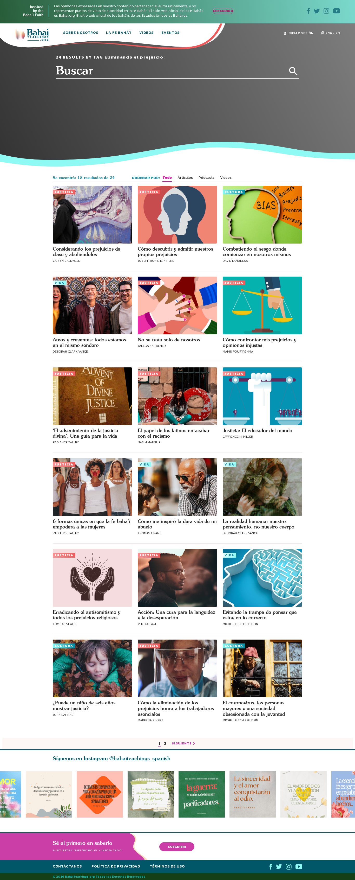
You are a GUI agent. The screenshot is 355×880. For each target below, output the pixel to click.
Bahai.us (180, 15)
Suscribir (177, 846)
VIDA (59, 282)
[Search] (293, 71)
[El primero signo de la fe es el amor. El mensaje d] (204, 794)
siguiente (182, 744)
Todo (167, 177)
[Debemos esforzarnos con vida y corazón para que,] (100, 794)
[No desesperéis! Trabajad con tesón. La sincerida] (254, 794)
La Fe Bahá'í (119, 33)
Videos (146, 33)
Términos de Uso (167, 866)
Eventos (170, 33)
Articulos (185, 177)
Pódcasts (206, 177)
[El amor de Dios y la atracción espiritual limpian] (305, 794)
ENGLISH (332, 33)
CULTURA (234, 192)
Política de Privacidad (115, 866)
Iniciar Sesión (299, 33)
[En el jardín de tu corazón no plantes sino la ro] (153, 794)
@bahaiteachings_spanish (139, 758)
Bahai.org (67, 15)
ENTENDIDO (223, 10)
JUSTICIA (64, 192)
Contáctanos (67, 866)
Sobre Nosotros (80, 33)
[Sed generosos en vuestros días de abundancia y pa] (49, 794)
